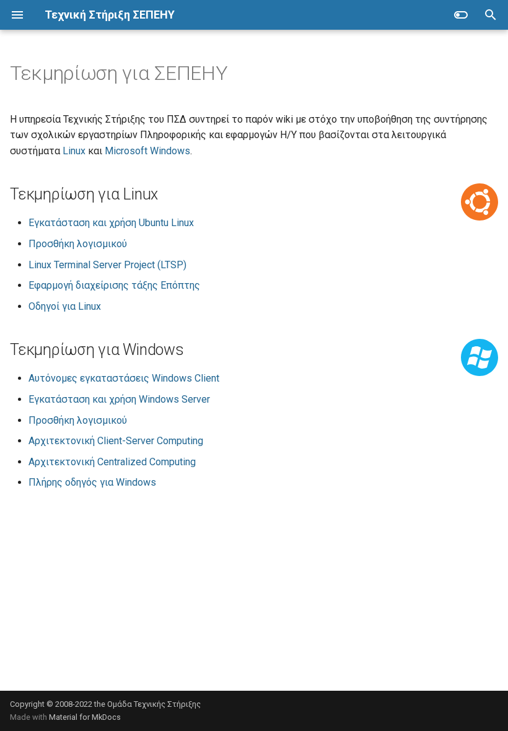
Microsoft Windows (147, 151)
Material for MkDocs (85, 717)
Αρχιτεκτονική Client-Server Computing (115, 441)
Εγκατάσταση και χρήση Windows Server (119, 399)
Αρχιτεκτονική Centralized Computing (112, 462)
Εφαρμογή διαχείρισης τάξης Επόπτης (114, 285)
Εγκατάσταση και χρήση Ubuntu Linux (111, 223)
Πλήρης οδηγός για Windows (92, 482)
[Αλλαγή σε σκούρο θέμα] (461, 14)
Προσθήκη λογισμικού (77, 244)
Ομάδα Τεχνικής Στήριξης (154, 704)
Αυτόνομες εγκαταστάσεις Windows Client (123, 378)
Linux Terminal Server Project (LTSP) (107, 265)
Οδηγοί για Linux (64, 306)
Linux (74, 151)
